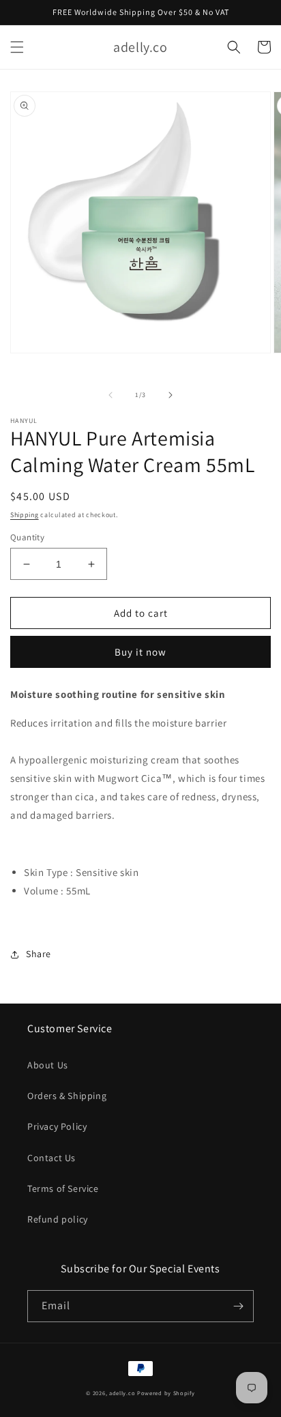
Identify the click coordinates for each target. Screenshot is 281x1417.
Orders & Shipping (66, 1096)
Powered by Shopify (166, 1393)
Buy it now (140, 651)
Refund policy (57, 1219)
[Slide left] (110, 395)
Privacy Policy (57, 1126)
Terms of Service (63, 1188)
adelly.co (122, 1393)
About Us (47, 1065)
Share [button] (38, 954)
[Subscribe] (238, 1306)
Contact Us (51, 1158)
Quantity (27, 537)
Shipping (24, 514)
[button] (17, 47)
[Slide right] (171, 395)
